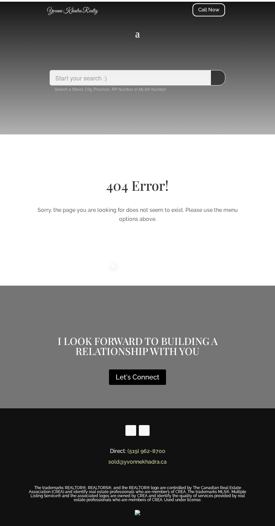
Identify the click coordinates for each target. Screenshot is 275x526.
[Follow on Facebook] (130, 430)
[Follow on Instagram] (144, 430)
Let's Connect (137, 377)
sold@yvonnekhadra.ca (137, 462)
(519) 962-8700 (146, 451)
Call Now (208, 10)
